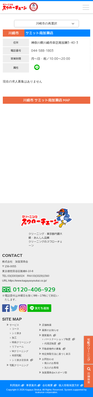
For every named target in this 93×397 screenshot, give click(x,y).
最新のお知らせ (50, 330)
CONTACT (12, 255)
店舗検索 (46, 325)
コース (15, 328)
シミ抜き (16, 333)
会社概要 (47, 385)
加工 (14, 337)
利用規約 (15, 385)
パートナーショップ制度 (57, 339)
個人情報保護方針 (69, 385)
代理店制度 (50, 343)
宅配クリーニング (88, 350)
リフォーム (18, 346)
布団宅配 (16, 355)
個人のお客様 (51, 363)
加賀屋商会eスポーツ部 (54, 372)
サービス (14, 325)
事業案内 (31, 385)
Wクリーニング (20, 351)
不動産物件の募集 (51, 348)
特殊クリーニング (21, 342)
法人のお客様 (51, 367)
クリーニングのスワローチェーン (14, 6)
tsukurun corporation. (46, 392)
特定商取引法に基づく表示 (56, 354)
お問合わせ (48, 359)
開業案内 (46, 335)
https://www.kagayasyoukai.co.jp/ (27, 280)
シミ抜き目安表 (20, 360)
